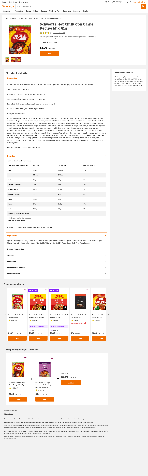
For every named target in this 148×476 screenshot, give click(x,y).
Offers (35, 11)
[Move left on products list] (5, 314)
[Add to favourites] (24, 290)
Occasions (67, 11)
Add (49, 53)
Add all (71, 383)
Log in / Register (140, 2)
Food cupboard (10, 18)
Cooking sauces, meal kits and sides (31, 18)
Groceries (6, 11)
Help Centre (13, 2)
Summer (76, 11)
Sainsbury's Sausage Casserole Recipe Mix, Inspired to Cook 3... (43, 385)
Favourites (19, 11)
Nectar (28, 11)
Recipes (44, 11)
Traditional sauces (54, 18)
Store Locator (23, 2)
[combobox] (78, 6)
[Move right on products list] (108, 314)
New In (85, 11)
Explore (4, 2)
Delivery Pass (54, 11)
